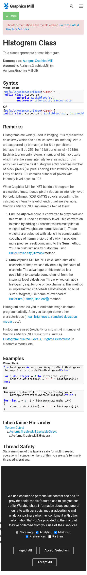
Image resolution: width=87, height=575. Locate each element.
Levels (36, 339)
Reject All (25, 550)
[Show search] (71, 6)
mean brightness (37, 317)
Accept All (44, 562)
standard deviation (64, 317)
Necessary (26, 532)
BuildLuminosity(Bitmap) (26, 253)
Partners (58, 536)
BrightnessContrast (56, 339)
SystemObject (14, 427)
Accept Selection (57, 550)
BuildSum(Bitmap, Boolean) (29, 299)
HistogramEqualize (16, 339)
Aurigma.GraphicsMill (38, 61)
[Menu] (81, 6)
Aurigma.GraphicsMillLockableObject (33, 431)
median (8, 321)
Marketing (64, 532)
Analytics (46, 532)
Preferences (38, 536)
